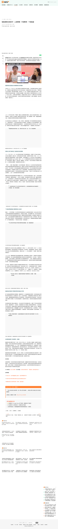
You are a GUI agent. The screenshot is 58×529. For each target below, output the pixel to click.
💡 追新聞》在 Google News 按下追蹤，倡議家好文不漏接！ (20, 403)
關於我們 (42, 524)
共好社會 (26, 4)
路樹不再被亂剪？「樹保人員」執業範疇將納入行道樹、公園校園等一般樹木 (22, 459)
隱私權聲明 (30, 524)
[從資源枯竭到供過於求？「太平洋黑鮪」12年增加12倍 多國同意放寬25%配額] (8, 426)
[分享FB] (3, 56)
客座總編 (3, 4)
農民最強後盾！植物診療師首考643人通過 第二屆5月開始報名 (35, 471)
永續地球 (31, 4)
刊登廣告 (12, 524)
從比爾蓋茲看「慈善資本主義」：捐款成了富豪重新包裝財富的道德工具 (22, 432)
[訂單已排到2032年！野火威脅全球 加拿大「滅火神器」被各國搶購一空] (8, 438)
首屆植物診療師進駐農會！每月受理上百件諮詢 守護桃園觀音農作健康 (8, 459)
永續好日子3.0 (10, 4)
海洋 (10, 410)
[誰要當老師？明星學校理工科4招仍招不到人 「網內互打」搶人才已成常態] (35, 426)
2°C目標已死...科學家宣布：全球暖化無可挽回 (17, 405)
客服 (17, 524)
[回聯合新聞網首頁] (3, 2)
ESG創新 (16, 4)
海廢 (7, 410)
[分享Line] (3, 58)
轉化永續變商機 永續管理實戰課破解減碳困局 (36, 459)
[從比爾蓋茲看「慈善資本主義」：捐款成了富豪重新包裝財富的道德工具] (22, 426)
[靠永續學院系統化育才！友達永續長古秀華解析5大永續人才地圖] (8, 465)
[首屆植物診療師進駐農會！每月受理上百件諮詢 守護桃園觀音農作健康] (8, 453)
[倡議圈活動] (55, 503)
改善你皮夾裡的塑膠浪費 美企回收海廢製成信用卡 (16, 378)
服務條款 (24, 524)
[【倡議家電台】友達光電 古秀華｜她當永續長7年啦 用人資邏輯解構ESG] (22, 465)
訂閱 (36, 522)
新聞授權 (20, 524)
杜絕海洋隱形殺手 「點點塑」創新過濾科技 (29, 369)
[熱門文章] (55, 487)
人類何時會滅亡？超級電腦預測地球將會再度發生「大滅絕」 (20, 406)
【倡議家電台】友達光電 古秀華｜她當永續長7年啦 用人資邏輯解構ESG (22, 471)
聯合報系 (35, 524)
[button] (3, 61)
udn (2, 19)
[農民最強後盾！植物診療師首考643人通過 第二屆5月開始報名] (35, 465)
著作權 (27, 524)
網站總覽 (46, 524)
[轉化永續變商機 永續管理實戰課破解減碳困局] (35, 453)
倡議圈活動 (46, 4)
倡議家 (4, 19)
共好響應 (36, 4)
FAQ (15, 524)
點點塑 (19, 410)
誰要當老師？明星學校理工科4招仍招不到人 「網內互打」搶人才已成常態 (36, 432)
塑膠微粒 (14, 410)
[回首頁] (5, 2)
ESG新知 (21, 4)
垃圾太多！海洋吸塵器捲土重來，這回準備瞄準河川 (16, 375)
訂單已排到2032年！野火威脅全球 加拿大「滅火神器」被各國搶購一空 (8, 444)
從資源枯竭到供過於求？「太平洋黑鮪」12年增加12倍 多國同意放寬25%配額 (8, 432)
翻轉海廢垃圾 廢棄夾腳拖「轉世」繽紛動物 (15, 381)
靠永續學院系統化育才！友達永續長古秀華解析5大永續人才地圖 (8, 471)
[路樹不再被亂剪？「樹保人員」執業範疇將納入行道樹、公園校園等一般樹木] (22, 453)
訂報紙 (38, 524)
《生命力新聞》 (13, 369)
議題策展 (41, 4)
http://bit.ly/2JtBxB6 (21, 394)
